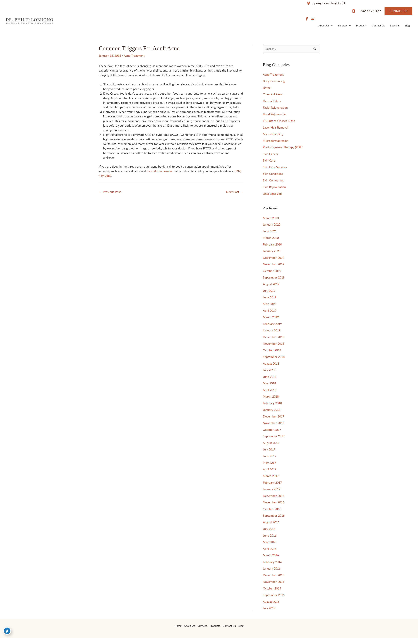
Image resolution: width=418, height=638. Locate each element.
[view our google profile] (312, 19)
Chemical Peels (273, 94)
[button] (398, 11)
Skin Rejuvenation (274, 187)
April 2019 (269, 310)
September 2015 (274, 595)
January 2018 (271, 410)
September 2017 (274, 436)
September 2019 (274, 277)
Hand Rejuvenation (275, 114)
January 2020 (271, 251)
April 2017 (269, 469)
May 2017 (269, 462)
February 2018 (272, 403)
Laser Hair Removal (275, 127)
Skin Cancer (270, 154)
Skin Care (269, 160)
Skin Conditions (273, 173)
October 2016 (272, 509)
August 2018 (271, 363)
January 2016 (271, 568)
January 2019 (271, 330)
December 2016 (273, 496)
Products (361, 25)
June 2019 (269, 297)
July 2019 (269, 290)
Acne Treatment (134, 55)
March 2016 (271, 555)
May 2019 (269, 304)
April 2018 (269, 390)
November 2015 (273, 582)
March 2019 (271, 317)
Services (342, 25)
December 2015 (273, 575)
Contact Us (378, 25)
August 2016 (271, 522)
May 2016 (269, 542)
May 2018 (269, 383)
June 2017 (269, 456)
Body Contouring (274, 81)
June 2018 (269, 377)
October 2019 (272, 271)
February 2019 (272, 324)
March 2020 (271, 238)
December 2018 (273, 337)
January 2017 (271, 489)
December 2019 (273, 257)
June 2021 (269, 231)
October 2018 (272, 350)
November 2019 (273, 264)
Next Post (234, 192)
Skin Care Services (275, 167)
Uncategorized (272, 193)
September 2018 (274, 357)
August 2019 (271, 284)
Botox (267, 88)
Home (178, 626)
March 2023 (271, 218)
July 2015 (269, 608)
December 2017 (273, 416)
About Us (323, 25)
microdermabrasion (159, 171)
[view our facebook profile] (306, 19)
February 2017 (272, 482)
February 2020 (272, 244)
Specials (394, 25)
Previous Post (110, 192)
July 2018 (269, 370)
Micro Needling (273, 134)
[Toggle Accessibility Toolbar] (7, 631)
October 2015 (272, 588)
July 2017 (269, 449)
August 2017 (271, 443)
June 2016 (269, 535)
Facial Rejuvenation (275, 107)
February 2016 (272, 562)
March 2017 (271, 476)
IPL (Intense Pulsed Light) (279, 121)
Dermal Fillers (272, 101)
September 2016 (274, 515)
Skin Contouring (273, 180)
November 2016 (273, 502)
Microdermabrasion (275, 140)
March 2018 (271, 396)
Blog (407, 25)
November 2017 (273, 423)
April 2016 (269, 549)
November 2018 (273, 343)
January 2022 (271, 224)
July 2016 (269, 529)
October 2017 (272, 429)
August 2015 (271, 601)
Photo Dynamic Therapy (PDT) (282, 147)
